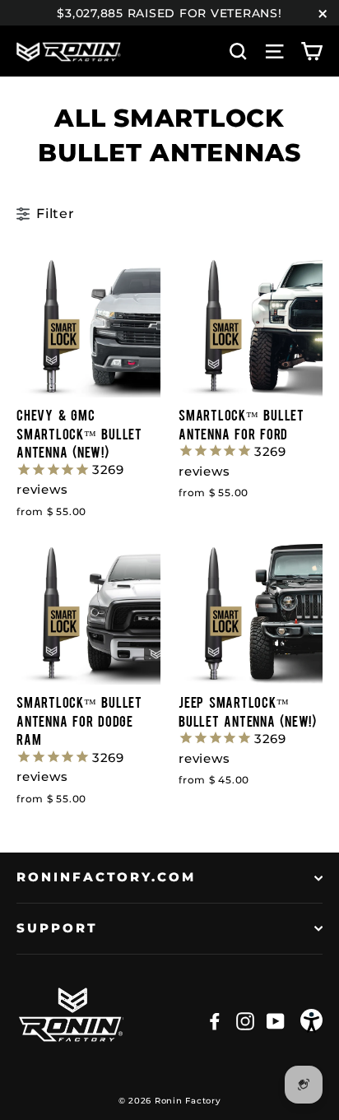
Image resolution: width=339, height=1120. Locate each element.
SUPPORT (57, 928)
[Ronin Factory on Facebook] (215, 1020)
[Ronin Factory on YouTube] (276, 1020)
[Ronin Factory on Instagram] (245, 1020)
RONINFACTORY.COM (106, 877)
